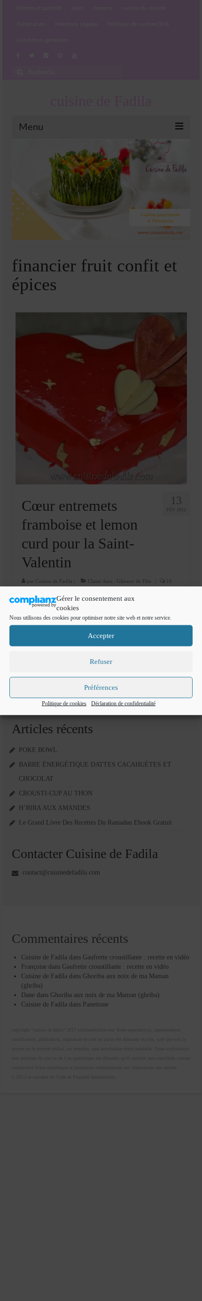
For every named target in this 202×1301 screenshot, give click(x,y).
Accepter (101, 635)
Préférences (101, 687)
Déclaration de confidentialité (123, 703)
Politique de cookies (64, 703)
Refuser (101, 661)
